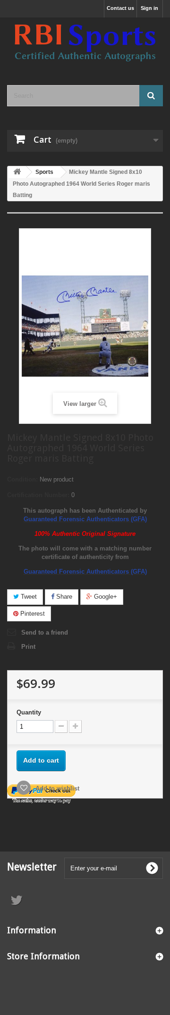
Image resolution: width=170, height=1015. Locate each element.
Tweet (28, 596)
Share (63, 596)
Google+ (104, 596)
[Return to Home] (17, 172)
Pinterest (31, 613)
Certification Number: (38, 495)
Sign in (149, 8)
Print (28, 646)
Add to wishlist (56, 788)
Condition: (22, 479)
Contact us (120, 8)
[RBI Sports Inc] (85, 43)
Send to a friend (44, 632)
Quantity (29, 712)
